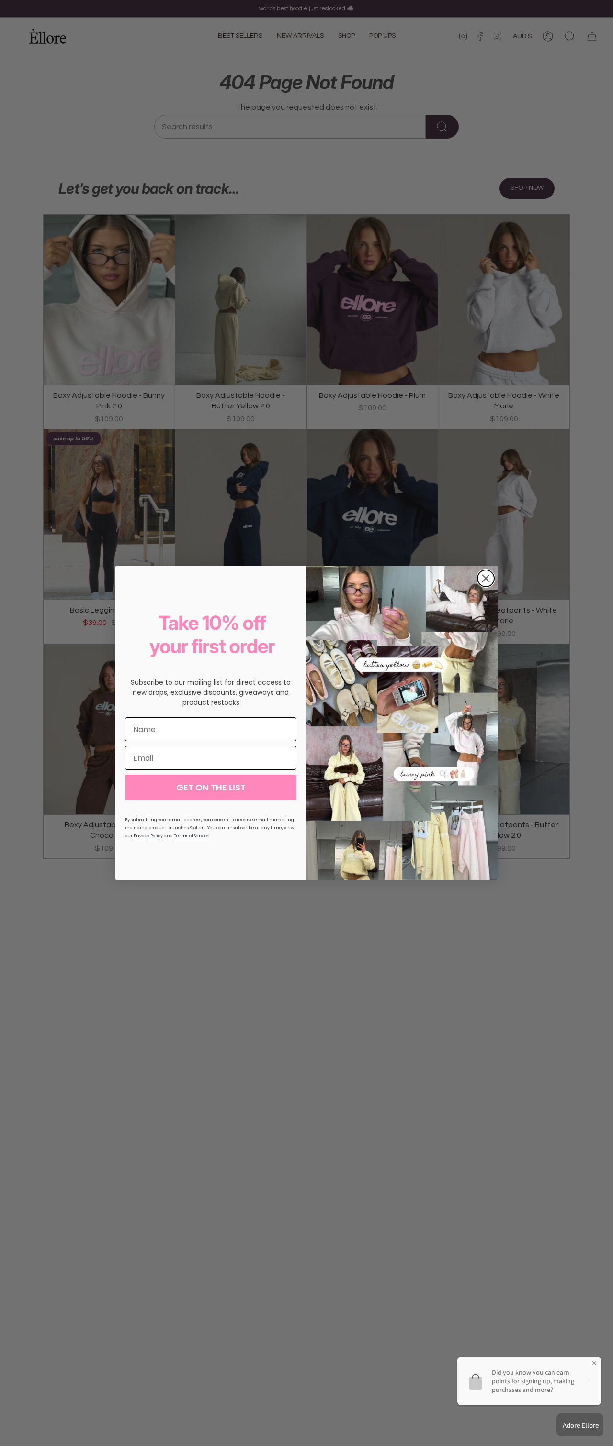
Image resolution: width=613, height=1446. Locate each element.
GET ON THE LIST (211, 787)
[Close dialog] (485, 578)
